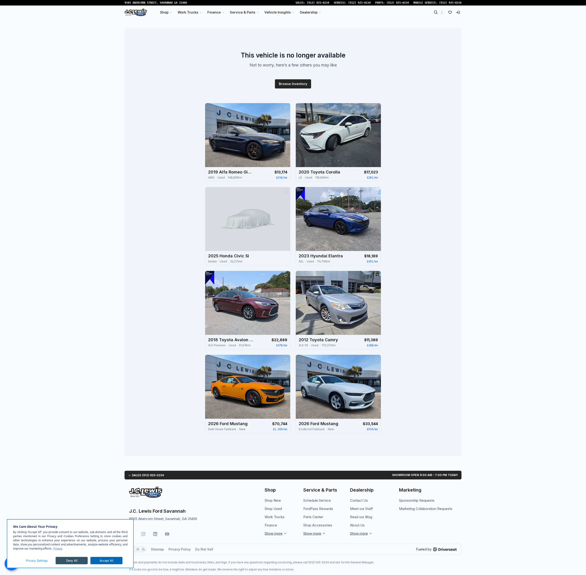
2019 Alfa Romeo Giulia (231, 172)
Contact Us (359, 500)
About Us (357, 525)
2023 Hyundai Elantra (321, 255)
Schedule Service (317, 500)
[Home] (136, 12)
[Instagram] (143, 534)
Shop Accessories (317, 525)
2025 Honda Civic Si (228, 255)
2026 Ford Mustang (228, 423)
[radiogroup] (137, 549)
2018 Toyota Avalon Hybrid (231, 339)
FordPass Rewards (318, 508)
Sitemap (157, 549)
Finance (271, 525)
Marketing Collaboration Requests (425, 508)
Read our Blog (361, 517)
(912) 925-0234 (318, 2)
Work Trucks (275, 517)
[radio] (138, 549)
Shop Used (273, 508)
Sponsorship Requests (416, 500)
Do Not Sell (204, 549)
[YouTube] (167, 534)
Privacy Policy (179, 549)
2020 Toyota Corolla (319, 172)
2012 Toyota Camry (318, 339)
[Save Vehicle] (286, 108)
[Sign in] (457, 12)
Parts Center (313, 517)
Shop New (273, 500)
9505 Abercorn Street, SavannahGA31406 (156, 2)
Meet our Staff (361, 508)
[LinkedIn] (155, 534)
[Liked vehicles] (450, 12)
